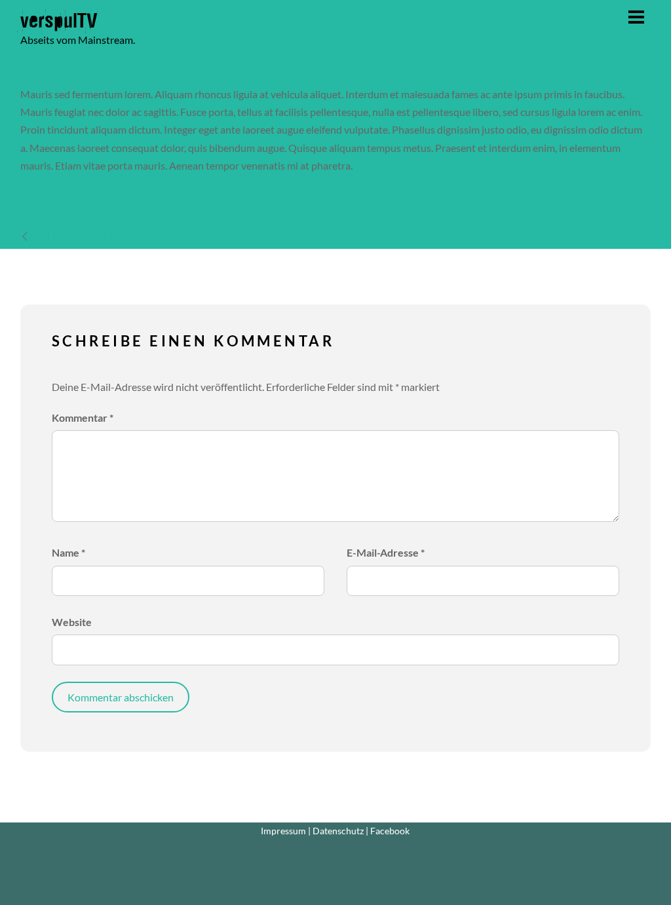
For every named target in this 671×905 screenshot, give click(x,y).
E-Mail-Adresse (386, 552)
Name (68, 552)
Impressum (283, 831)
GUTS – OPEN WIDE (92, 236)
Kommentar (82, 417)
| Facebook (388, 831)
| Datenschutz (336, 831)
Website (72, 622)
